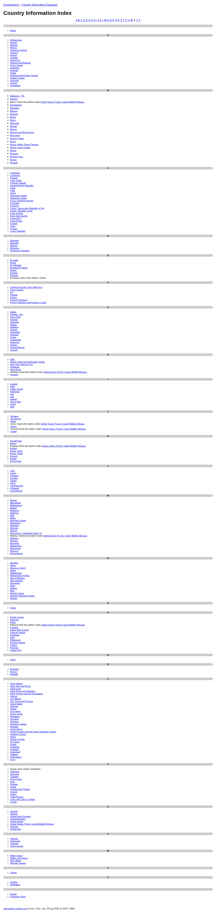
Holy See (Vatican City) (21, 364)
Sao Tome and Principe (21, 701)
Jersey (13, 426)
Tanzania (14, 774)
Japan (13, 421)
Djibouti (13, 245)
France (13, 297)
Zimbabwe (15, 884)
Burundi (14, 163)
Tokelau (14, 784)
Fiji (11, 292)
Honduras (14, 367)
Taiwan (13, 894)
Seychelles (15, 711)
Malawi (13, 508)
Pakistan (14, 620)
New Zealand (16, 580)
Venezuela (15, 841)
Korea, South (16, 453)
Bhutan (13, 126)
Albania (13, 45)
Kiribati (13, 448)
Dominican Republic (20, 250)
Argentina (14, 68)
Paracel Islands (17, 632)
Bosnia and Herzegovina (22, 132)
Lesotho (14, 478)
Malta (13, 518)
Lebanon (14, 475)
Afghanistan (16, 40)
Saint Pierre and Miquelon (22, 691)
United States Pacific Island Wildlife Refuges (62, 102)
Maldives (14, 513)
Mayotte (14, 528)
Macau (13, 500)
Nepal (13, 570)
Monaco (14, 541)
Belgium (14, 114)
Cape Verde (15, 180)
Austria (13, 83)
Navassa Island (17, 568)
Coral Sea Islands (19, 216)
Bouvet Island (17, 138)
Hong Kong (15, 369)
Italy (12, 407)
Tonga (13, 787)
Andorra (14, 52)
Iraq (12, 396)
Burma (13, 159)
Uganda (14, 811)
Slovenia (14, 721)
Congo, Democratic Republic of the (27, 208)
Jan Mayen (15, 419)
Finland (13, 295)
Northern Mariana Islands (22, 596)
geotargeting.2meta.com (15, 908)
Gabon (13, 312)
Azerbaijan (15, 85)
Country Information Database (40, 4)
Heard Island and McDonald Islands (27, 362)
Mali (12, 515)
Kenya (13, 443)
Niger (12, 585)
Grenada (14, 335)
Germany (14, 322)
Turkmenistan (16, 797)
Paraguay (14, 635)
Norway (13, 598)
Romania (14, 669)
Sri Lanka (14, 742)
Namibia (14, 563)
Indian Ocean (16, 389)
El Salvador (15, 265)
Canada (14, 178)
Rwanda (14, 674)
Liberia (13, 481)
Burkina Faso (16, 156)
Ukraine (14, 814)
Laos (12, 470)
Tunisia (13, 792)
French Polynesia (18, 300)
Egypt (13, 262)
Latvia (13, 473)
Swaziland (15, 752)
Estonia (14, 273)
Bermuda (14, 123)
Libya (12, 483)
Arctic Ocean (16, 65)
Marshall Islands (18, 520)
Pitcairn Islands (17, 642)
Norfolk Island (17, 593)
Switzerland (15, 757)
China (13, 193)
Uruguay (14, 826)
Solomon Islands (18, 724)
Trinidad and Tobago (20, 789)
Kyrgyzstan (15, 461)
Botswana (15, 135)
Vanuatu (14, 838)
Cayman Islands (18, 183)
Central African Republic (22, 185)
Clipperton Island (18, 198)
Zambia (13, 882)
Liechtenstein (16, 486)
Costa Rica (15, 218)
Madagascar (16, 505)
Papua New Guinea (19, 630)
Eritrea (13, 270)
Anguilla (14, 58)
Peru (12, 637)
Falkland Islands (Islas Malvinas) (26, 287)
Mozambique (16, 553)
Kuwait (13, 458)
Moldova (14, 538)
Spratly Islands (17, 739)
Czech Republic (17, 231)
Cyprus (13, 228)
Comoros (14, 206)
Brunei (13, 150)
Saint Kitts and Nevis (20, 686)
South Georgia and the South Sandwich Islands (33, 731)
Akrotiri (13, 42)
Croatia (13, 223)
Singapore (15, 716)
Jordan (13, 431)
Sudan (13, 744)
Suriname (14, 747)
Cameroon (15, 175)
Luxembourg (16, 491)
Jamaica (14, 416)
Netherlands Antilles (20, 575)
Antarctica (15, 60)
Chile (12, 190)
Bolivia (13, 129)
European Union (18, 896)
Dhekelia (14, 243)
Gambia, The (16, 314)
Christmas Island (18, 195)
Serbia (13, 709)
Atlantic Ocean (17, 78)
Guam (13, 337)
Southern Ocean (18, 734)
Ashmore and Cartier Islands (24, 75)
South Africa (16, 729)
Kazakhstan (16, 441)
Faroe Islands (16, 290)
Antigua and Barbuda (20, 63)
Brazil (13, 141)
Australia (14, 80)
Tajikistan (14, 771)
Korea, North (16, 451)
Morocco (14, 551)
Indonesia (15, 391)
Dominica (14, 248)
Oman (13, 608)
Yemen (13, 872)
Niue (12, 591)
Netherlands (16, 573)
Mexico (13, 530)
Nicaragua (15, 583)
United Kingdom (18, 819)
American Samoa (18, 50)
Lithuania (14, 488)
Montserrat (15, 548)
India (12, 386)
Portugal (14, 647)
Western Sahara (18, 863)
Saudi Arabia (16, 704)
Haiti (12, 359)
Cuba (12, 226)
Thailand (14, 776)
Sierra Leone (16, 714)
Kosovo (14, 456)
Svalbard (14, 749)
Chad (12, 188)
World (13, 30)
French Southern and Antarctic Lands (28, 302)
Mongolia (14, 543)
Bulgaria (14, 153)
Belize (13, 117)
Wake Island (16, 855)
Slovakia (14, 719)
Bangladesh (16, 105)
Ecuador (14, 260)
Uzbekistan (15, 829)
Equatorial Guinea (19, 268)
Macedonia (15, 503)
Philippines (15, 640)
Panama (14, 627)
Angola (13, 55)
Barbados (14, 108)
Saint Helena (16, 683)
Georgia (14, 319)
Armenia (14, 70)
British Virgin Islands (20, 147)
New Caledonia (17, 578)
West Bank (15, 860)
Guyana (14, 350)
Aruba (13, 73)
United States (16, 821)
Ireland (13, 399)
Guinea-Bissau (17, 347)
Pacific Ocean (17, 617)
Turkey (13, 794)
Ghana (13, 324)
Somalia (14, 726)
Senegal (14, 706)
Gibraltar (14, 327)
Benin (13, 120)
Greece (13, 329)
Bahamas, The (17, 96)
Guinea (13, 345)
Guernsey (15, 342)
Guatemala (15, 340)
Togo (12, 781)
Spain (13, 737)
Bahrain (14, 99)
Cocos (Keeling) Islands (21, 200)
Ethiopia (14, 275)
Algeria (13, 47)
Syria (12, 759)
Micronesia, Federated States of (26, 533)
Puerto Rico (16, 650)
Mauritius (14, 525)
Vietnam (14, 843)
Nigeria (13, 588)
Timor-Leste (16, 779)
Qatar (13, 659)
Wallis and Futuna (19, 858)
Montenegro (16, 546)
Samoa (13, 696)
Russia (13, 671)
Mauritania (15, 523)
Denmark (14, 240)
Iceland (13, 384)
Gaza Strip (15, 317)
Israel (13, 404)
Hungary (14, 374)
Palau (13, 622)
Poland (13, 645)
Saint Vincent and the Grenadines (26, 694)
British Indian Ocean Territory (24, 144)
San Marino (15, 699)
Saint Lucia (15, 688)
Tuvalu (13, 802)
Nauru (13, 565)
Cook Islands (16, 213)
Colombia (14, 203)
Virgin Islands (16, 846)
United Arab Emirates (20, 816)
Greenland (15, 332)
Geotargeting (11, 4)
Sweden (14, 754)
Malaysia (14, 510)
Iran (12, 394)
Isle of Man (15, 402)
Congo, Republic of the (21, 211)
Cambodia (15, 173)
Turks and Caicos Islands (22, 799)
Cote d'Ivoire (16, 221)
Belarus (14, 111)
